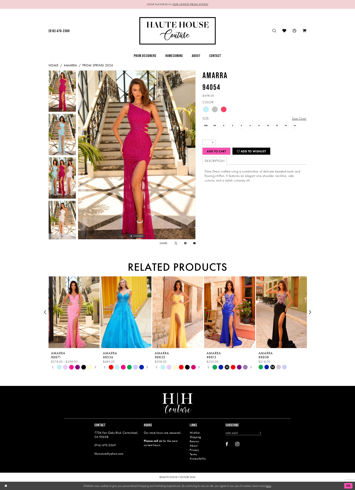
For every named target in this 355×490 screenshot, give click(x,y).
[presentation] (74, 312)
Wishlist (195, 433)
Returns (194, 441)
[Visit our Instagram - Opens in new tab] (237, 444)
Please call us (153, 441)
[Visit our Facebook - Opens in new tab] (226, 444)
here (268, 486)
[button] (294, 30)
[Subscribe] (260, 433)
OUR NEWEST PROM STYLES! (190, 4)
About (193, 446)
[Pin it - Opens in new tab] (185, 243)
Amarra (70, 65)
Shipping (195, 437)
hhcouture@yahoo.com (108, 454)
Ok (348, 486)
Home (54, 65)
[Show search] (274, 30)
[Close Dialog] (5, 485)
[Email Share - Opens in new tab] (194, 243)
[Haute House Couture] (177, 30)
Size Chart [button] (299, 118)
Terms (193, 454)
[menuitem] (59, 30)
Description (215, 161)
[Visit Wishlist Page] (284, 30)
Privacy (194, 450)
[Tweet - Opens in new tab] (176, 243)
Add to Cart (216, 151)
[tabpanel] (62, 92)
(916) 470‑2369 (105, 445)
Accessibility (198, 458)
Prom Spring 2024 (97, 65)
